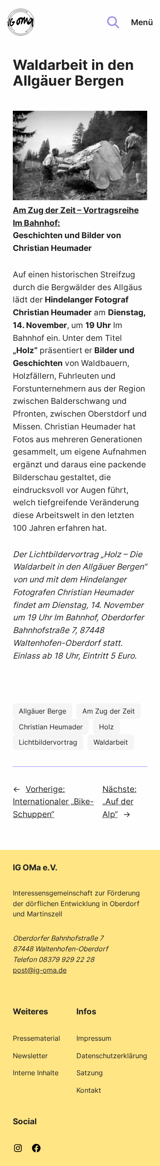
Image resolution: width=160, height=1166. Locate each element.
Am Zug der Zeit (108, 711)
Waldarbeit (110, 742)
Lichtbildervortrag (48, 742)
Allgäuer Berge (42, 711)
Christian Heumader (51, 727)
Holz (106, 727)
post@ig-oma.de (40, 970)
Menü (142, 22)
